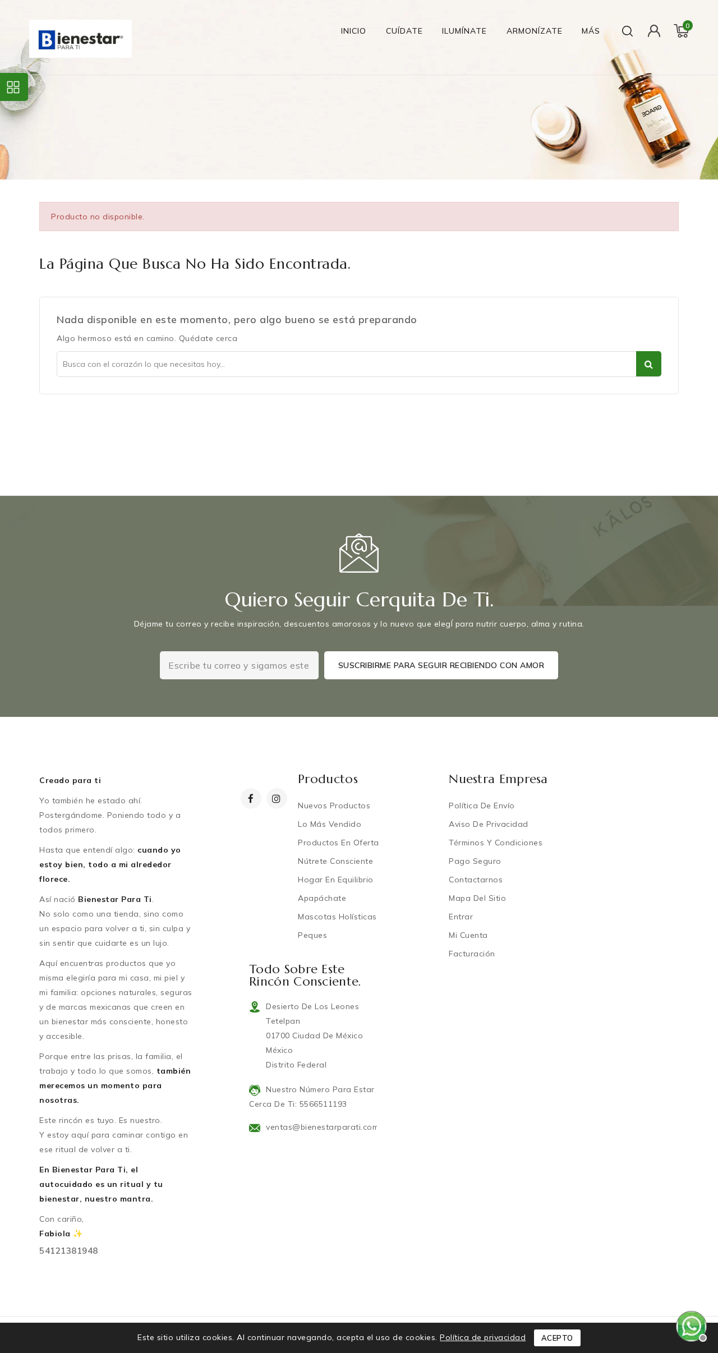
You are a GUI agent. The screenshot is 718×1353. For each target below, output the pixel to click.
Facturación (472, 954)
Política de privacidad (483, 1337)
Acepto (557, 1337)
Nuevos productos (334, 805)
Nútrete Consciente (335, 861)
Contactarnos (476, 880)
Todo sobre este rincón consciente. (305, 975)
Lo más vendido (329, 824)
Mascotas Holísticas (337, 917)
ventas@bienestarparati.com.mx (329, 1127)
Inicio (353, 31)
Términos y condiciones (495, 842)
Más (591, 31)
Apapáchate (322, 898)
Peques (312, 935)
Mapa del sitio (477, 898)
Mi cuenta (468, 935)
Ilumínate (464, 31)
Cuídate (404, 31)
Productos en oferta (338, 842)
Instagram (278, 798)
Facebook (252, 798)
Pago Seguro (475, 861)
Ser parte (648, 363)
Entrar (461, 917)
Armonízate (535, 31)
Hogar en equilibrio (336, 880)
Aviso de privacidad (488, 824)
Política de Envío (482, 805)
